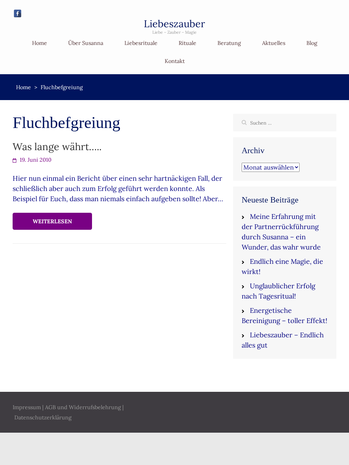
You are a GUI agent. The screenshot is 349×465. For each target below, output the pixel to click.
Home (39, 42)
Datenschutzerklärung (43, 417)
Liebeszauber (174, 23)
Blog (311, 42)
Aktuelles (273, 42)
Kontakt (175, 61)
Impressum (27, 407)
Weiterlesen (52, 221)
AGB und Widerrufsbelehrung (83, 407)
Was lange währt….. (57, 146)
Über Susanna (85, 42)
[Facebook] (17, 13)
